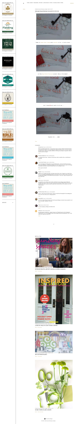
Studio (51, 2)
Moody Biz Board (41, 354)
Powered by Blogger (49, 418)
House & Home (56, 2)
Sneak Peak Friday (45, 42)
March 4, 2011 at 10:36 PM (47, 198)
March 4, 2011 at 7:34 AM (47, 147)
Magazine (36, 2)
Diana (39, 205)
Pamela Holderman (42, 155)
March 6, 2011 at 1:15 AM (46, 210)
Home (28, 2)
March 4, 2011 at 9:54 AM (50, 155)
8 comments (40, 327)
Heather (40, 171)
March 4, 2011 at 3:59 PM (45, 180)
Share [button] (24, 9)
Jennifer (55, 42)
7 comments (40, 271)
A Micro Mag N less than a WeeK (46, 325)
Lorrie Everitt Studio (42, 162)
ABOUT (31, 2)
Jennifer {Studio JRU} (42, 191)
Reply (39, 153)
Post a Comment (40, 411)
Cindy (39, 180)
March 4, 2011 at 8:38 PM (51, 191)
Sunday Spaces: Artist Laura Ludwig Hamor (50, 269)
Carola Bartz (40, 198)
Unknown (40, 210)
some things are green (43, 410)
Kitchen (40, 2)
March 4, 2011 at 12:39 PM (46, 171)
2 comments (40, 356)
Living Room (46, 2)
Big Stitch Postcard (47, 74)
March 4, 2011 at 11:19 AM (50, 162)
